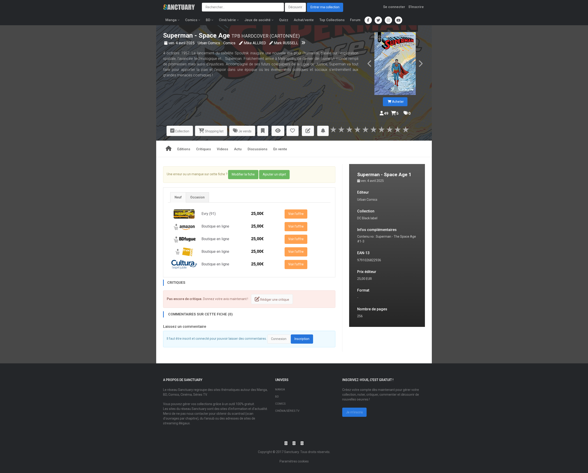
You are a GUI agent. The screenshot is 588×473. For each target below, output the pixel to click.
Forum (355, 20)
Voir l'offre (296, 214)
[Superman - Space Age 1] (395, 63)
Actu (238, 149)
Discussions (257, 149)
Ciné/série (227, 20)
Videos (222, 149)
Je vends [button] (245, 131)
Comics (191, 20)
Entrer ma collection (325, 7)
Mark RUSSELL (286, 43)
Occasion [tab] (197, 197)
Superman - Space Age (196, 35)
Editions (183, 149)
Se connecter (394, 7)
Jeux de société (257, 20)
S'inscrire (416, 7)
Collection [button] (181, 131)
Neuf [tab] (178, 197)
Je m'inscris (354, 412)
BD (208, 20)
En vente (280, 149)
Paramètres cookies (294, 461)
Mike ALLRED (255, 43)
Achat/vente (304, 20)
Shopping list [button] (213, 131)
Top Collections (332, 20)
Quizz (283, 20)
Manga (171, 20)
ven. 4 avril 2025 (181, 43)
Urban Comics (209, 43)
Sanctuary (291, 452)
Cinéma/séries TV (287, 410)
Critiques (203, 149)
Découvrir (295, 7)
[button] (262, 131)
